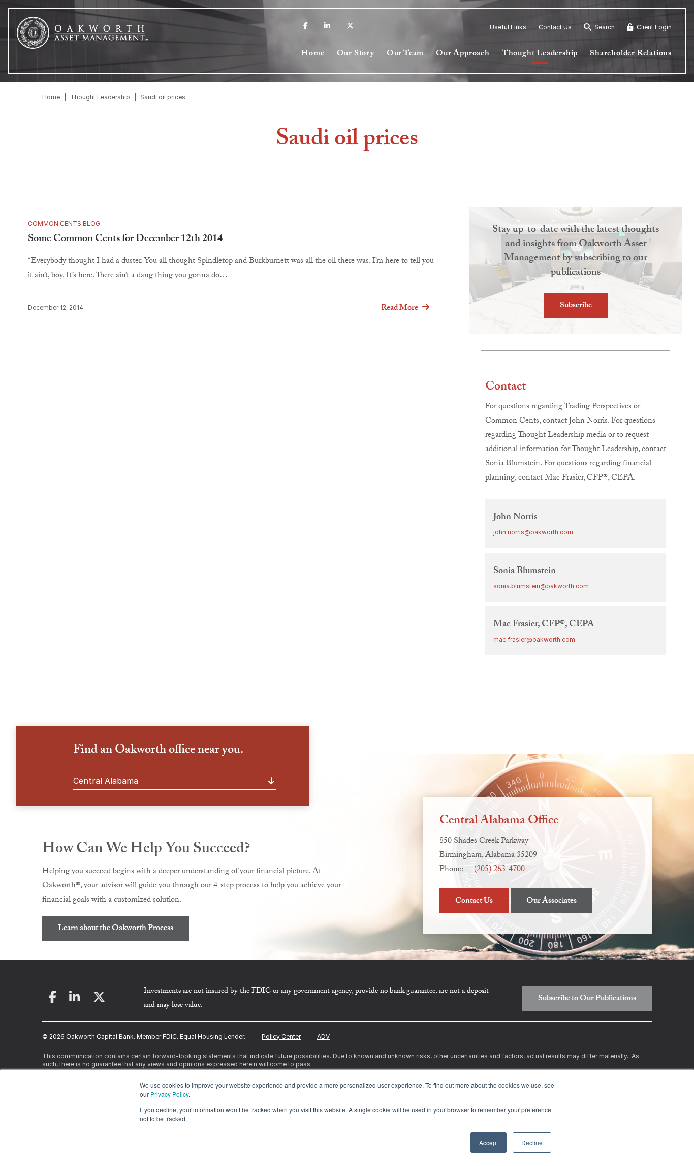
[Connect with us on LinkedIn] (327, 27)
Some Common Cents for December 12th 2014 (125, 239)
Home (312, 54)
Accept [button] (488, 1142)
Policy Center (281, 1036)
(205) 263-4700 (499, 870)
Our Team (405, 54)
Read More (399, 308)
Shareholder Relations (631, 54)
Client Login (653, 27)
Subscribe (576, 306)
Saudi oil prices (162, 97)
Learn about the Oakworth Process (115, 929)
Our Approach (463, 54)
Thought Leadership (540, 54)
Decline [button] (532, 1142)
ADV (323, 1036)
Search (604, 27)
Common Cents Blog (64, 223)
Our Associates (551, 901)
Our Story (355, 54)
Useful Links (508, 27)
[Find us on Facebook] (305, 27)
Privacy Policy (169, 1094)
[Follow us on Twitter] (350, 27)
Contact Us (555, 27)
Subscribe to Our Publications (587, 999)
